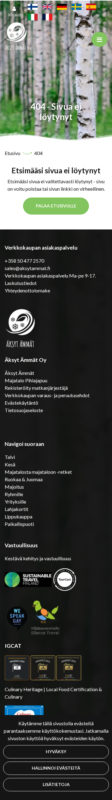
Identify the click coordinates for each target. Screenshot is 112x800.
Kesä (10, 464)
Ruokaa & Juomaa (24, 479)
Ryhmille (14, 494)
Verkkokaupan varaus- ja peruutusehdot (47, 395)
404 (38, 153)
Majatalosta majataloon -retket (38, 472)
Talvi (10, 457)
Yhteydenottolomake (27, 290)
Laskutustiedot (21, 283)
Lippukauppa (18, 516)
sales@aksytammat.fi (27, 268)
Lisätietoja (56, 784)
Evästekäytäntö (21, 403)
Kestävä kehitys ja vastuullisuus (38, 558)
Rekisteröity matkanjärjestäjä (36, 388)
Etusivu (13, 153)
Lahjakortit (16, 509)
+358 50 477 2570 (24, 261)
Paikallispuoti (19, 524)
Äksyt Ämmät (19, 373)
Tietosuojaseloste (24, 410)
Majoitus (14, 487)
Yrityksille (15, 501)
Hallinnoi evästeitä (56, 768)
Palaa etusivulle (56, 205)
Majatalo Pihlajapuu (26, 380)
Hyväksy (56, 751)
